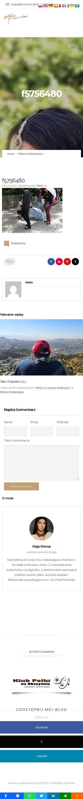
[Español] (56, 5)
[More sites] (65, 796)
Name (8, 422)
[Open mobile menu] (75, 47)
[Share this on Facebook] (6, 796)
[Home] (16, 23)
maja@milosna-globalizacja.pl (32, 4)
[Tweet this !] (42, 796)
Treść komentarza (16, 440)
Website (62, 422)
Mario (40, 185)
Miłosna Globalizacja (30, 153)
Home (10, 153)
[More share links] (77, 796)
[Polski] (40, 5)
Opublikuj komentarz (21, 486)
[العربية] (77, 5)
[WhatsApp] (30, 796)
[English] (46, 5)
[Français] (61, 5)
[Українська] (72, 5)
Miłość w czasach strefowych (52, 387)
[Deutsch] (51, 5)
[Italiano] (67, 5)
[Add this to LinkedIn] (53, 796)
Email (34, 422)
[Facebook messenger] (18, 796)
